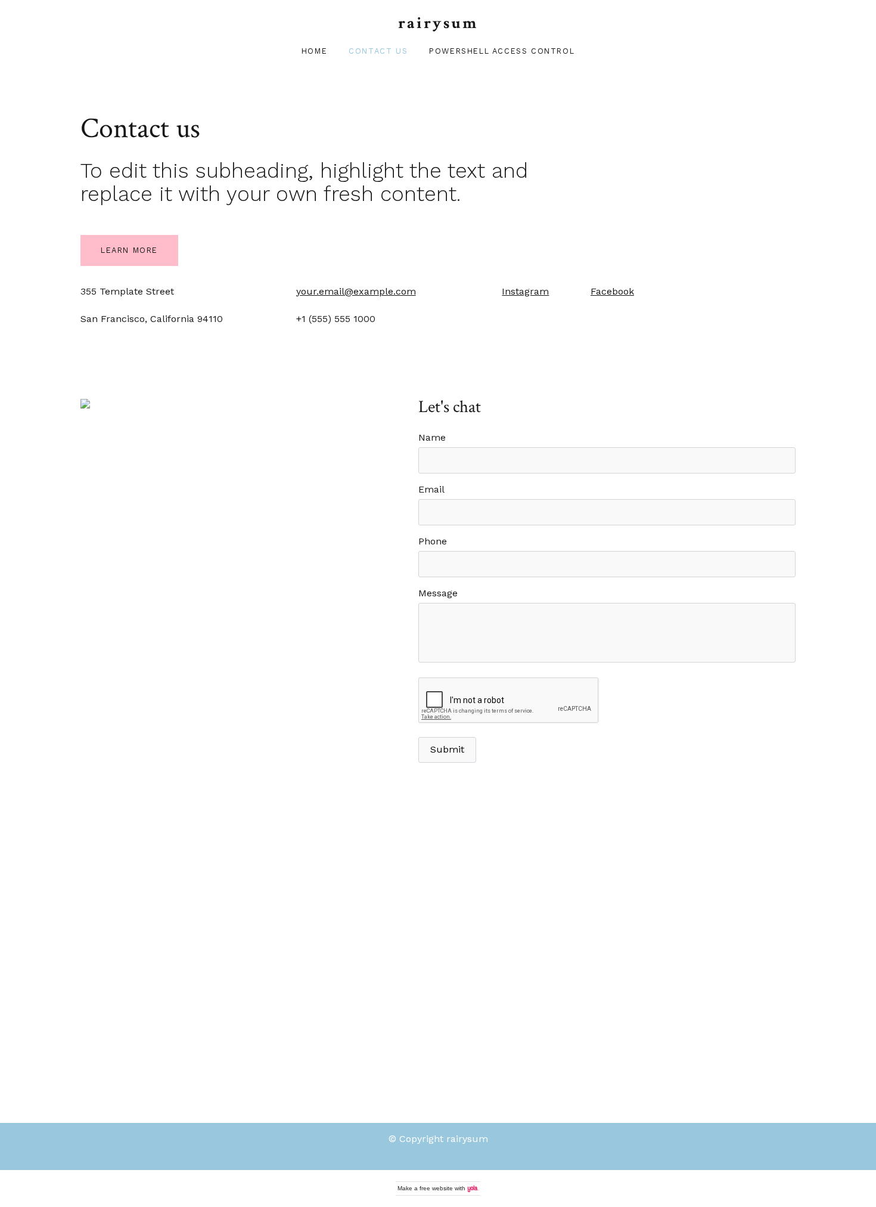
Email (431, 489)
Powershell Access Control (501, 51)
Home (314, 51)
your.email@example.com (356, 291)
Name (432, 437)
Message (438, 593)
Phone (432, 541)
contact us (378, 51)
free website (436, 1188)
